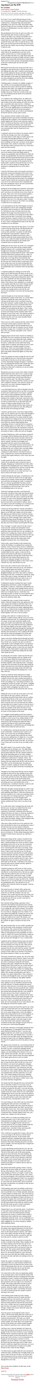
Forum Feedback (14, 9)
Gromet (7, 7)
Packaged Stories (17, 1379)
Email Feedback (5, 9)
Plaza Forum (5, 1368)
